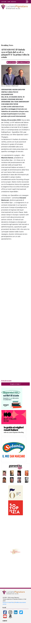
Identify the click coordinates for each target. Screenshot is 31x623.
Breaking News (7, 45)
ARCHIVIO (13, 1)
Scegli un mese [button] (15, 384)
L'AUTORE (3, 1)
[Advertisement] (15, 26)
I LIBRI (8, 1)
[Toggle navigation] (27, 1)
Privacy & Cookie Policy (8, 602)
